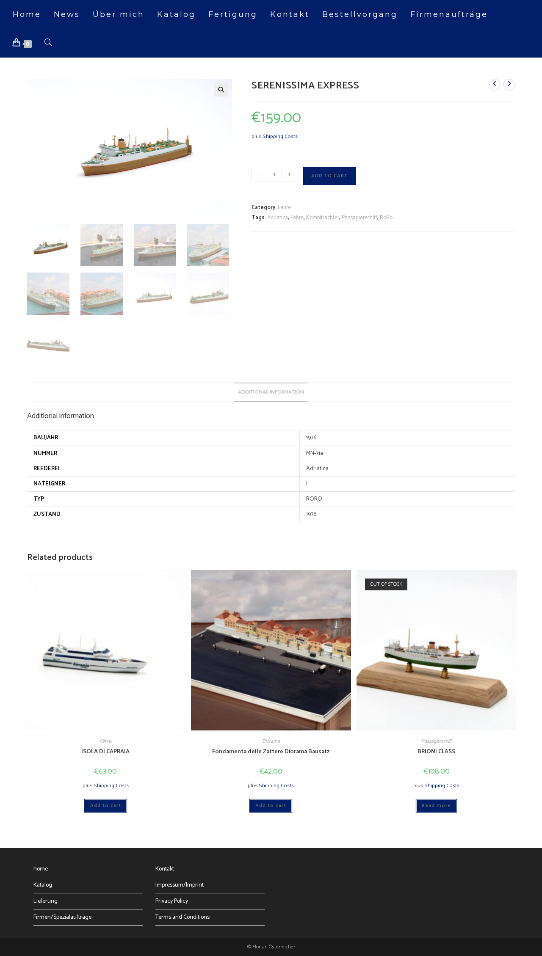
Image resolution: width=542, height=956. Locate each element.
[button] (221, 89)
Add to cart (329, 176)
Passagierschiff (359, 217)
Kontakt (164, 869)
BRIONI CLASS (436, 751)
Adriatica (277, 217)
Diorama (271, 741)
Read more (436, 806)
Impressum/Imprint (179, 885)
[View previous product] (495, 85)
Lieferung (45, 901)
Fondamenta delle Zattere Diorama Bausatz (270, 751)
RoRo (386, 217)
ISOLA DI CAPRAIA (105, 751)
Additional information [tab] (271, 392)
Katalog (42, 885)
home (40, 869)
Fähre (284, 207)
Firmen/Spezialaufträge (62, 917)
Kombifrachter (322, 217)
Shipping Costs (280, 136)
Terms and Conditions (182, 917)
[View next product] (509, 85)
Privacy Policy (171, 901)
